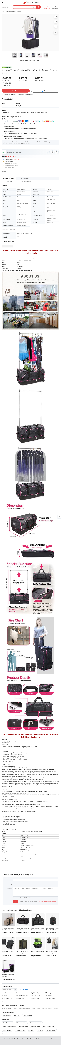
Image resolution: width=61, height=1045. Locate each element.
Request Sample (29, 94)
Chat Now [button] (46, 91)
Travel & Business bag (35, 995)
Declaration (46, 1038)
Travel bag (4, 995)
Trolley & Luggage (27, 1015)
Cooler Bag (18, 993)
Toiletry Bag (48, 993)
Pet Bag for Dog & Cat (7, 998)
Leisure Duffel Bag (7, 1030)
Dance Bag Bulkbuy (51, 1030)
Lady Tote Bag (48, 995)
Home (3, 11)
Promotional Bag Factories (9, 1026)
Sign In (4, 171)
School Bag (4, 993)
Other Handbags (7, 1015)
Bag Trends (40, 1030)
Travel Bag (18, 11)
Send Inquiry (15, 91)
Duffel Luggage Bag (20, 1030)
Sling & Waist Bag (34, 993)
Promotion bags (20, 998)
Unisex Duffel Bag (23, 1026)
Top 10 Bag (31, 1030)
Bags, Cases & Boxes (10, 11)
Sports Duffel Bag (35, 1026)
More (3, 1033)
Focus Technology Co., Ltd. (20, 1038)
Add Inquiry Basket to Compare (30, 60)
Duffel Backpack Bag (48, 1026)
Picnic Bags (17, 1015)
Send (15, 901)
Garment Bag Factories (35, 1022)
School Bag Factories (21, 1022)
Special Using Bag (49, 998)
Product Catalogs (24, 989)
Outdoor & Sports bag (21, 995)
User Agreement (39, 1038)
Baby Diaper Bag (34, 998)
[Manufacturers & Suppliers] (31, 2)
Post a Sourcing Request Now (47, 901)
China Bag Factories (8, 1022)
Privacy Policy (54, 1038)
